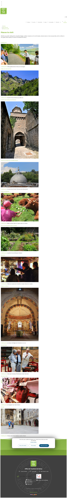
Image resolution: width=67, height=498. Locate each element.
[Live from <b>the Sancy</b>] (18, 476)
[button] (4, 66)
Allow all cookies (44, 445)
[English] (32, 494)
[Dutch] (31, 494)
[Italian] (34, 494)
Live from (25, 476)
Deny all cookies (22, 445)
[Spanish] (36, 494)
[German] (33, 494)
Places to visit (6, 28)
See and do (5, 27)
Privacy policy (33, 442)
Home (4, 26)
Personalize (33, 445)
